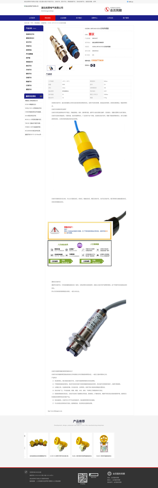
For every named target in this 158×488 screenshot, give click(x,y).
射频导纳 (29, 50)
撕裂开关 (29, 89)
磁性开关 (29, 73)
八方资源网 (39, 481)
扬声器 (28, 58)
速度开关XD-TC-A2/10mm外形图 (33, 134)
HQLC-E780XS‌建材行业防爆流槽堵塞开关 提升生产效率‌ (128, 456)
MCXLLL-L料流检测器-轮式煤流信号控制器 (33, 119)
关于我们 (79, 18)
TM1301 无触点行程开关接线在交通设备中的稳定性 (33, 123)
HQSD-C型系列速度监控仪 (100, 456)
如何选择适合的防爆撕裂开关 (34, 456)
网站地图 (58, 481)
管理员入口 (52, 481)
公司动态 (110, 18)
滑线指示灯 (29, 62)
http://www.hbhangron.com (55, 411)
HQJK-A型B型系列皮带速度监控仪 (78, 456)
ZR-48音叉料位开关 (30, 115)
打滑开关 (29, 85)
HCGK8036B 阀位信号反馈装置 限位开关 (33, 130)
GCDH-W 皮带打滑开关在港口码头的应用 (58, 456)
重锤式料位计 (30, 38)
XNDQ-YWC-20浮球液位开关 (33, 108)
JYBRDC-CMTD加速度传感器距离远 (33, 127)
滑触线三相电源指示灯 (31, 100)
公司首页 (32, 18)
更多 (41, 96)
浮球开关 (29, 46)
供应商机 (48, 18)
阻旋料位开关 (30, 34)
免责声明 (45, 481)
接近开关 (29, 66)
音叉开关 (29, 42)
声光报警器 (29, 54)
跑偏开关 (29, 81)
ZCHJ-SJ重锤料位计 (30, 104)
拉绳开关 (29, 77)
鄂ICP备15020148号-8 (47, 475)
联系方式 (32, 23)
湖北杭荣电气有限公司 (36, 478)
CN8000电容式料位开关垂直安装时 (33, 112)
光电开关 (43, 23)
